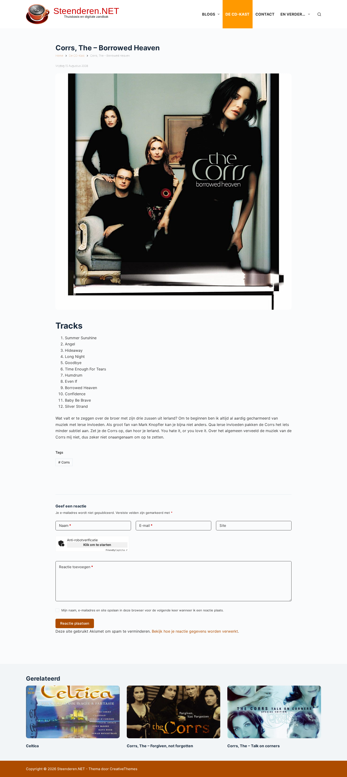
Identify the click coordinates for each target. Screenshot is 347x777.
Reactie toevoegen (76, 567)
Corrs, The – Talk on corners (253, 745)
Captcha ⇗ (116, 550)
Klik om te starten (97, 545)
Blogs (208, 14)
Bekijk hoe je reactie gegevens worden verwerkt (195, 631)
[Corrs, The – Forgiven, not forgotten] (173, 712)
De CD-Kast (237, 14)
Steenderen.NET (86, 11)
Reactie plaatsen (74, 623)
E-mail (145, 525)
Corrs (64, 462)
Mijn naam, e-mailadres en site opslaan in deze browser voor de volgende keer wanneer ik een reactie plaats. (142, 610)
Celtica (32, 745)
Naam (65, 525)
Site (223, 525)
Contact (265, 14)
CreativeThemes (123, 769)
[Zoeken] (319, 14)
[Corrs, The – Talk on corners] (274, 712)
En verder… (292, 14)
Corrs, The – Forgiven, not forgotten (160, 745)
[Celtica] (73, 712)
